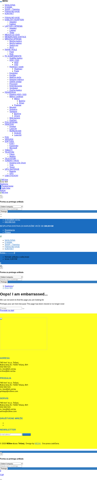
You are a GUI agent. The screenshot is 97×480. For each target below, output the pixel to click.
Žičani (21, 103)
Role (11, 54)
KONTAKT (9, 14)
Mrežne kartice (15, 41)
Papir (11, 52)
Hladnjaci (18, 69)
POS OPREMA (11, 122)
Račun (3, 190)
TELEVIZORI (10, 159)
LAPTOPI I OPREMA (13, 26)
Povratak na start (7, 310)
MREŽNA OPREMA (13, 39)
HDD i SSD (14, 60)
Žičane (17, 116)
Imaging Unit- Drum (17, 163)
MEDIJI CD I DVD (12, 35)
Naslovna (4, 184)
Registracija (10, 230)
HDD (16, 62)
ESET (12, 144)
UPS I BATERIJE (12, 169)
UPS (11, 173)
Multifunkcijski (15, 131)
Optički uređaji (15, 82)
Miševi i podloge (16, 97)
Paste (16, 71)
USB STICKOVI (11, 176)
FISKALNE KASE (12, 11)
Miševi (17, 99)
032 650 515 (10, 222)
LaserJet (13, 129)
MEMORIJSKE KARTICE (15, 37)
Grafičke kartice (15, 58)
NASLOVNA (10, 5)
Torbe (11, 33)
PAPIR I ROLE (11, 50)
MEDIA (38, 444)
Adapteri (13, 22)
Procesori (13, 84)
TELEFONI (9, 152)
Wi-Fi (11, 48)
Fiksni (12, 154)
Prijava (8, 232)
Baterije (12, 171)
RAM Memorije (15, 86)
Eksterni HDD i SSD (17, 94)
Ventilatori (13, 88)
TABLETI (8, 150)
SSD (16, 65)
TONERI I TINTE (12, 161)
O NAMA (8, 7)
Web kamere (14, 118)
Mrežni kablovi (15, 43)
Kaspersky (13, 146)
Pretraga (4, 211)
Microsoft (13, 148)
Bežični (22, 101)
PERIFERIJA (10, 92)
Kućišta (12, 75)
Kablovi (12, 24)
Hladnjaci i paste (16, 67)
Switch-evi (13, 45)
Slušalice (13, 109)
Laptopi (12, 30)
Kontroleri (13, 73)
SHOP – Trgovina (12, 9)
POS (7, 137)
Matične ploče (15, 77)
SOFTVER (9, 141)
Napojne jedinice (16, 80)
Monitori (12, 107)
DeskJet (17, 133)
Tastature (13, 112)
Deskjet (12, 127)
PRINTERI (9, 124)
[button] (7, 253)
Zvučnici (13, 120)
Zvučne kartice (15, 90)
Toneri (12, 167)
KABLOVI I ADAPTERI (14, 20)
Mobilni (12, 156)
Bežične (17, 114)
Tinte (11, 165)
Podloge (17, 105)
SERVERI (9, 139)
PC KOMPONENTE (13, 56)
